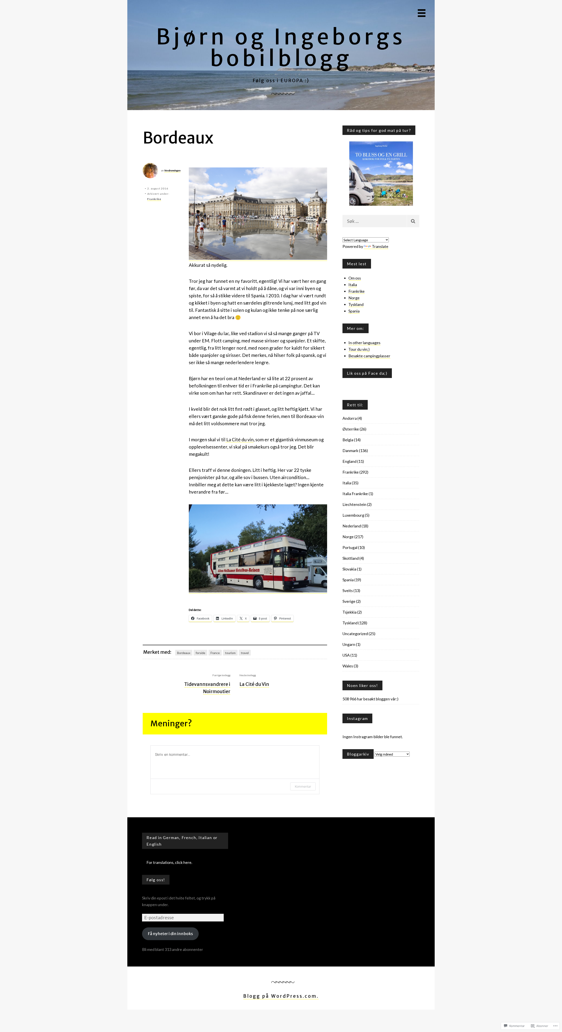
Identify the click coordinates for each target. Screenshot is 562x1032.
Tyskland (356, 304)
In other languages (364, 342)
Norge (354, 297)
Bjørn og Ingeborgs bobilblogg (281, 47)
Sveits (347, 590)
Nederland (351, 525)
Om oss (354, 278)
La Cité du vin (239, 439)
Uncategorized (355, 633)
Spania (354, 311)
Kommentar (303, 786)
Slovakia (349, 569)
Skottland (350, 558)
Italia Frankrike (355, 493)
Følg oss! (155, 879)
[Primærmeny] (421, 13)
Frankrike (154, 199)
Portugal (349, 547)
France (215, 653)
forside (200, 653)
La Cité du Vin (254, 684)
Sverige (348, 601)
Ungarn (348, 644)
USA (346, 655)
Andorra (349, 418)
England (349, 461)
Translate (380, 246)
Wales (347, 665)
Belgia (347, 439)
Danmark (350, 450)
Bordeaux (183, 653)
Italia (352, 284)
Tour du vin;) (359, 349)
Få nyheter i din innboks (170, 933)
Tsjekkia (349, 612)
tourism (230, 653)
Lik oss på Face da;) (367, 373)
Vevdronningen (172, 170)
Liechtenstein (354, 504)
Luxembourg (353, 515)
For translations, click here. (169, 862)
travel (245, 653)
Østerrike (350, 429)
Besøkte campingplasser (369, 355)
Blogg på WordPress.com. (281, 996)
